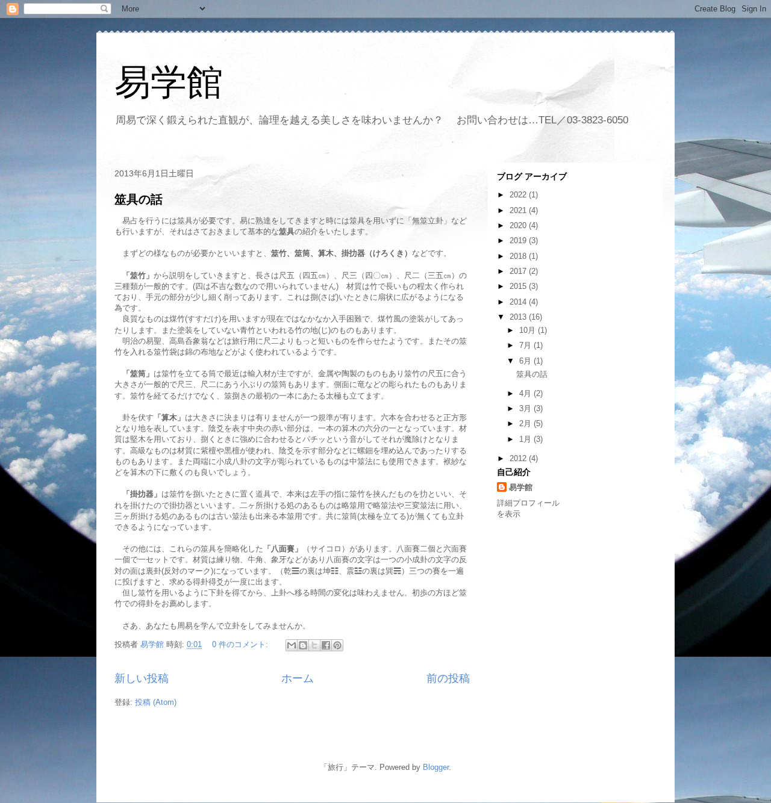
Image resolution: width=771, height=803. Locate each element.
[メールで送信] (292, 645)
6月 (526, 360)
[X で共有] (314, 645)
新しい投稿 (141, 678)
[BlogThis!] (303, 645)
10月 (528, 330)
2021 (519, 210)
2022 (519, 194)
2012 (519, 458)
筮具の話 (138, 199)
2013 (519, 316)
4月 (526, 393)
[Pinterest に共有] (337, 645)
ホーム (297, 678)
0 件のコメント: (241, 644)
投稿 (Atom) (155, 702)
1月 (526, 439)
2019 (519, 240)
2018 (519, 256)
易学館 (168, 82)
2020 (519, 225)
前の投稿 (448, 678)
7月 (526, 345)
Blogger (436, 767)
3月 (526, 408)
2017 (519, 271)
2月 (526, 423)
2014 (519, 301)
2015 (519, 286)
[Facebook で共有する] (326, 645)
